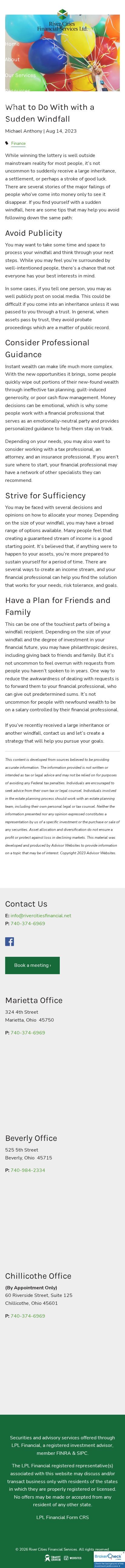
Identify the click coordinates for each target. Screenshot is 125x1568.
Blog (10, 106)
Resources (17, 90)
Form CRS (77, 1517)
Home (12, 43)
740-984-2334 (28, 1170)
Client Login (19, 121)
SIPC (82, 1453)
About (12, 59)
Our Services (20, 75)
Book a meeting (32, 965)
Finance (18, 143)
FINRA (63, 1453)
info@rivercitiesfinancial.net (41, 915)
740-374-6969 (28, 923)
